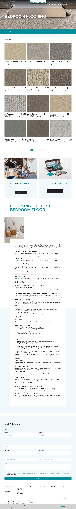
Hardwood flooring (19, 266)
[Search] (56, 35)
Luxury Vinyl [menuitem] (31, 491)
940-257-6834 (19, 1)
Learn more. (26, 507)
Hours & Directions (52, 4)
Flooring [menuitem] (30, 489)
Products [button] (6, 5)
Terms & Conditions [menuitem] (65, 496)
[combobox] (37, 35)
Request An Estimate (62, 4)
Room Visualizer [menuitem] (43, 489)
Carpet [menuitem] (30, 494)
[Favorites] (50, 7)
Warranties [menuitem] (53, 497)
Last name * (41, 432)
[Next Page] (47, 150)
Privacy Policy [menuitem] (64, 498)
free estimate (28, 400)
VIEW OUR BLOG (20, 192)
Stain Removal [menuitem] (53, 489)
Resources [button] (13, 5)
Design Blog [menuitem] (42, 497)
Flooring (12, 10)
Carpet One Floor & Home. (13, 503)
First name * (6, 432)
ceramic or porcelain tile (38, 289)
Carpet (16, 260)
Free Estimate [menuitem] (31, 500)
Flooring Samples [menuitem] (43, 491)
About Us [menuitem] (63, 489)
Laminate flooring (18, 272)
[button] (48, 7)
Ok (62, 506)
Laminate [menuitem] (31, 496)
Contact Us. (25, 31)
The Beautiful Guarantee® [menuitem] (53, 495)
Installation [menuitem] (53, 499)
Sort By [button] (17, 39)
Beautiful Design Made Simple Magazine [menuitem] (43, 494)
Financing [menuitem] (31, 502)
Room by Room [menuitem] (64, 491)
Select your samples (54, 191)
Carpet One (6, 10)
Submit (38, 478)
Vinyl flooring (17, 278)
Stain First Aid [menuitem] (53, 491)
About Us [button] (20, 5)
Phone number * (7, 450)
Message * (6, 463)
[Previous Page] (28, 150)
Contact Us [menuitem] (63, 494)
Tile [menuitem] (30, 498)
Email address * (41, 450)
